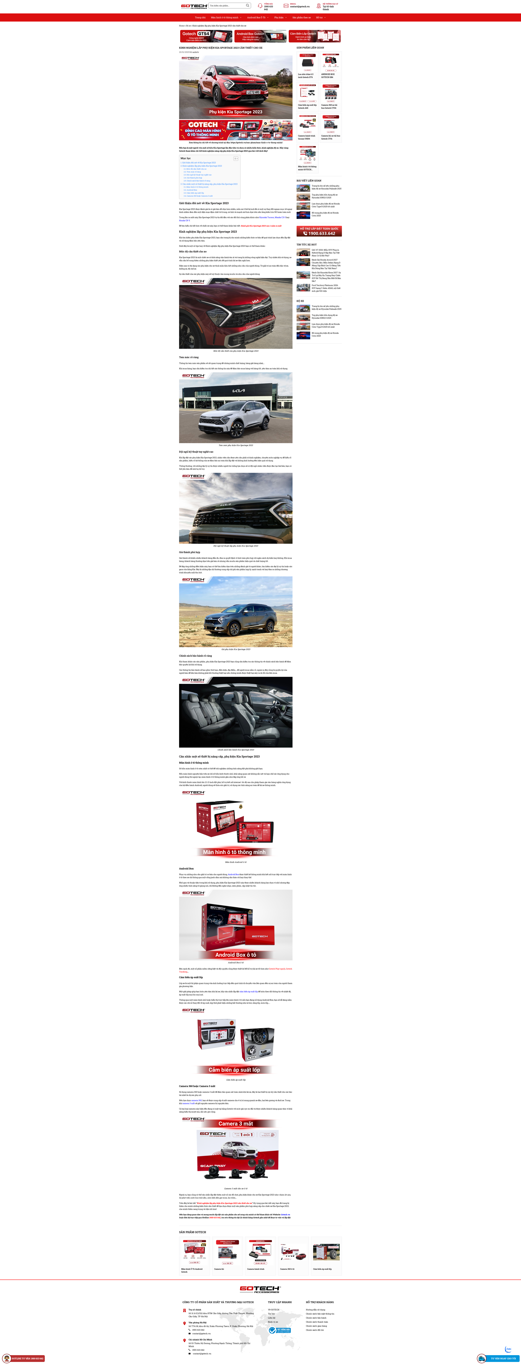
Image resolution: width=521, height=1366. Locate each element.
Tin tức (271, 1313)
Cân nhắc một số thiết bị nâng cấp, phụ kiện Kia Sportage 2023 (210, 184)
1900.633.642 (198, 1329)
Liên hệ (271, 1317)
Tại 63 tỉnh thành (328, 8)
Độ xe (188, 25)
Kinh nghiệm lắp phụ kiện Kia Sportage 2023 (202, 166)
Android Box (192, 190)
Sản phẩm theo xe (302, 17)
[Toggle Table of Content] (234, 158)
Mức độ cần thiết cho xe (196, 169)
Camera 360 (186, 1086)
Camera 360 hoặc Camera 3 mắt (200, 196)
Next (340, 1256)
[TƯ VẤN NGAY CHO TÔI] (481, 1358)
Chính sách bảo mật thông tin (320, 1313)
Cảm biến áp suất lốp (195, 193)
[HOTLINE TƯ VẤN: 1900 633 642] (7, 1358)
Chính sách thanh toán (317, 1321)
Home (182, 25)
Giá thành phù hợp (194, 177)
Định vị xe (273, 1321)
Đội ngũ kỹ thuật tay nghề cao (199, 175)
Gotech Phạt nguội (277, 968)
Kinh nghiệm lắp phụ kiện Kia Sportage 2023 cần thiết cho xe (224, 1203)
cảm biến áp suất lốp (249, 991)
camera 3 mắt (188, 1103)
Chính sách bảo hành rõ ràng (198, 180)
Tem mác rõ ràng (194, 172)
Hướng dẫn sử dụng (315, 1309)
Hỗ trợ (319, 17)
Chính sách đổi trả (315, 1330)
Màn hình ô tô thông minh (224, 17)
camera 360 (196, 1100)
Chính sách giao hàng (316, 1326)
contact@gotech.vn (300, 6)
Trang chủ (200, 17)
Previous (181, 1256)
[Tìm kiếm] (247, 5)
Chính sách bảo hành (316, 1317)
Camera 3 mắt (207, 1086)
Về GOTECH (273, 1309)
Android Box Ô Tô (256, 17)
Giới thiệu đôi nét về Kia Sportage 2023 (199, 162)
